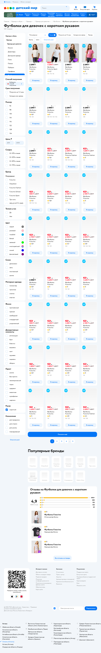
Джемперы (11, 52)
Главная (6, 21)
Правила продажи (41, 577)
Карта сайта (39, 589)
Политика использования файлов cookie (43, 584)
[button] (92, 14)
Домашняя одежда (14, 56)
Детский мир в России (11, 610)
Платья (10, 64)
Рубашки (11, 67)
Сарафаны (11, 71)
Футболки (56, 21)
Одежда (29, 21)
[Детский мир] (20, 8)
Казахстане (21, 610)
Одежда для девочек (42, 21)
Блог (78, 583)
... (69, 441)
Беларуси (29, 610)
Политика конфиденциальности (42, 580)
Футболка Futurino (52, 514)
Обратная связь (40, 587)
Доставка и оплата (41, 572)
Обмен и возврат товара (43, 574)
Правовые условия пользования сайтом (20, 608)
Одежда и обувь (16, 21)
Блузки (10, 48)
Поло (10, 60)
